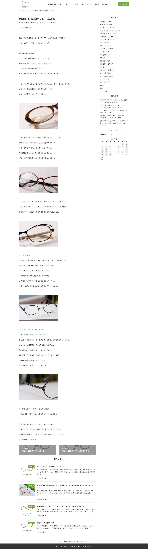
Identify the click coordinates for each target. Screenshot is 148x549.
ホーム (61, 542)
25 (106, 154)
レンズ (102, 67)
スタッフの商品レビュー (107, 76)
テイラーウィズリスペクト (107, 40)
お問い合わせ (72, 542)
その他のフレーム (105, 55)
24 (102, 154)
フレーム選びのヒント (106, 73)
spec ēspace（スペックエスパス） (110, 31)
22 (122, 152)
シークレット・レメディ (107, 28)
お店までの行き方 (105, 61)
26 (110, 154)
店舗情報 (66, 542)
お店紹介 (55, 23)
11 (106, 149)
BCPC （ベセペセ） (105, 46)
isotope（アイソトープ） (107, 21)
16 (126, 149)
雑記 (101, 88)
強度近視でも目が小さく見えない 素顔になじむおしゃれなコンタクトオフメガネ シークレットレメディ (114, 123)
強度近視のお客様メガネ (107, 64)
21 (118, 152)
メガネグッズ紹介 (105, 82)
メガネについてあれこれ (107, 70)
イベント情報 (104, 91)
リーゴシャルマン (105, 52)
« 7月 (101, 160)
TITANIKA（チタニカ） (106, 37)
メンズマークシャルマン (107, 49)
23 (126, 152)
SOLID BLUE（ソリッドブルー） (109, 34)
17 (102, 152)
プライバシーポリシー (83, 542)
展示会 (102, 85)
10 (102, 149)
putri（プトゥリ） (105, 43)
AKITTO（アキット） (106, 24)
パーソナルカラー (105, 79)
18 (106, 152)
